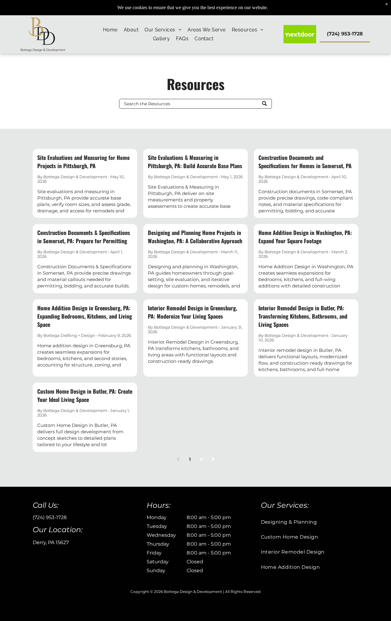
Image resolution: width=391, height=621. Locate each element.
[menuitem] (110, 29)
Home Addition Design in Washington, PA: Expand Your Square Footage (305, 237)
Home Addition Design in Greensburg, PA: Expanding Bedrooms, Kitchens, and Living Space (84, 316)
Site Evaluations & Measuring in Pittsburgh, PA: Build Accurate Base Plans (195, 161)
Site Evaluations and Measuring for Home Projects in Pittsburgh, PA (83, 161)
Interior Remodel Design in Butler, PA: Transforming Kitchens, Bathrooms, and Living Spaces (302, 316)
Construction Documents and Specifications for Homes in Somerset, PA (305, 161)
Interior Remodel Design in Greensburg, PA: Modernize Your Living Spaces (192, 312)
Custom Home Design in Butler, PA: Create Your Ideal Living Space (84, 395)
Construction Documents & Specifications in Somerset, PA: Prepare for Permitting (83, 237)
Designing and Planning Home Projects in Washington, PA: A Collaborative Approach (195, 237)
